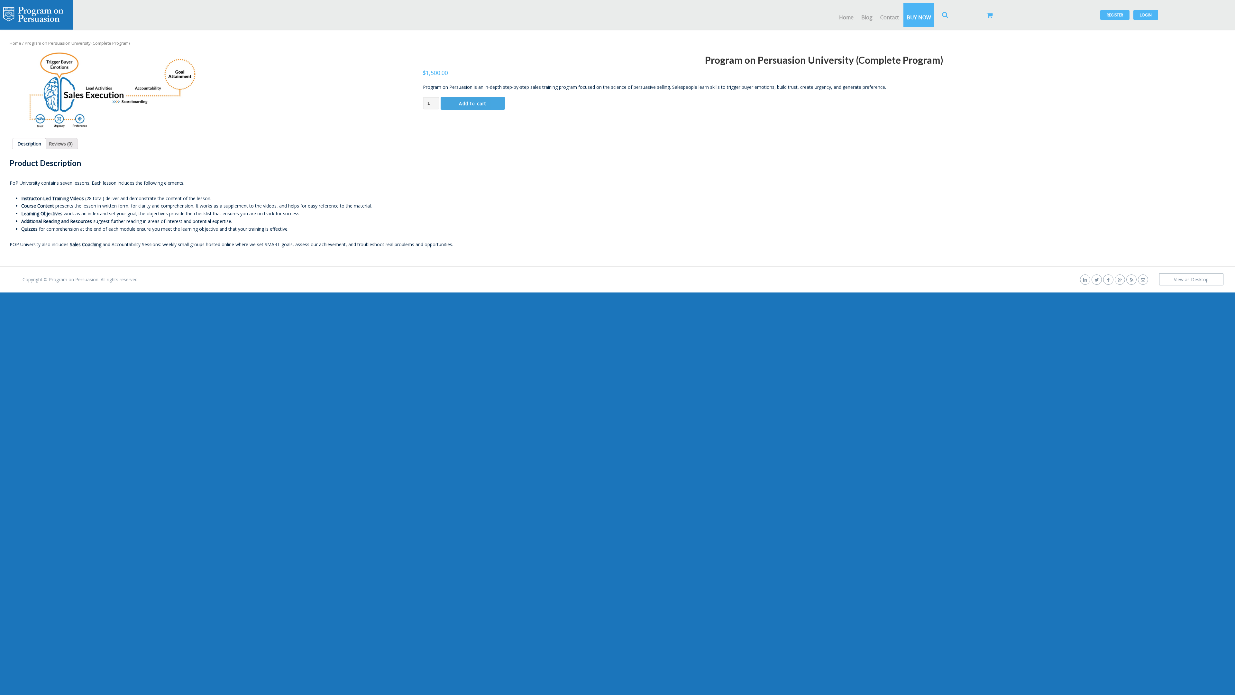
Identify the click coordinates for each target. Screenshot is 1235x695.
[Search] (945, 15)
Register (1115, 15)
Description (29, 144)
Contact (889, 17)
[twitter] (1097, 279)
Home (846, 17)
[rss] (1131, 279)
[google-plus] (1120, 279)
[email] (1143, 279)
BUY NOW (919, 17)
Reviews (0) (61, 144)
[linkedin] (1085, 279)
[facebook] (1108, 279)
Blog (867, 17)
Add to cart (472, 103)
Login (1146, 15)
